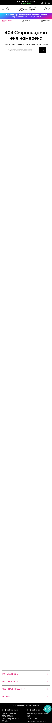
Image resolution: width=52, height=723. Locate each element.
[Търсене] (42, 50)
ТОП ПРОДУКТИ (10, 682)
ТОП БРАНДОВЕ (10, 674)
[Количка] (49, 9)
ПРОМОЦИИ (46, 21)
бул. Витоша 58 (9, 713)
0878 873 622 (7, 716)
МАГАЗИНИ (27, 21)
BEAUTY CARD (8, 21)
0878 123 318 (32, 719)
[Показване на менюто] (3, 9)
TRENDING (7, 697)
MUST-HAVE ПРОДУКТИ (13, 689)
